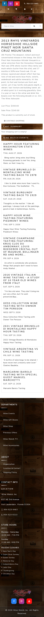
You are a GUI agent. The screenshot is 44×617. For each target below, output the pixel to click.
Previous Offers (10, 432)
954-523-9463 (31, 4)
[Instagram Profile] (10, 3)
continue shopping (15, 121)
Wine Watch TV (10, 439)
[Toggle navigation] (39, 34)
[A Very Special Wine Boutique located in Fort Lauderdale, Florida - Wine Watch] (22, 19)
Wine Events (9, 413)
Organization (9, 464)
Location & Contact (11, 468)
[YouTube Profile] (17, 3)
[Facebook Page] (4, 3)
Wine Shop (8, 426)
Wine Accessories (11, 445)
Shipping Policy (10, 472)
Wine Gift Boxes (10, 420)
